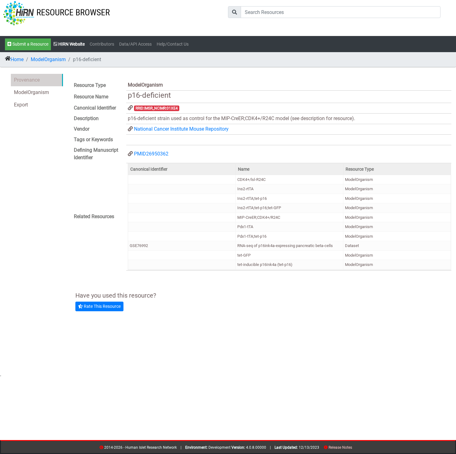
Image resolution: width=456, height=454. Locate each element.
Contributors (102, 44)
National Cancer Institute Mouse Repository (181, 129)
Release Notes (340, 447)
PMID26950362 (151, 154)
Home (17, 59)
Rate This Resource (102, 306)
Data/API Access (135, 44)
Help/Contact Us (173, 44)
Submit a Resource (29, 44)
